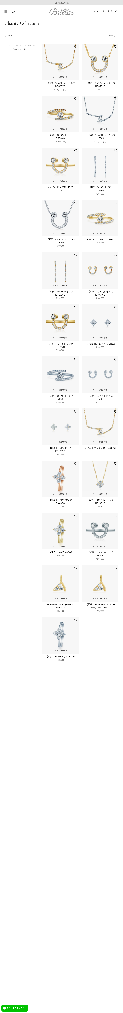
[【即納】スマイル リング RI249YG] (60, 322)
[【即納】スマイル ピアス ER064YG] (100, 270)
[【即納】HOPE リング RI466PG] (60, 479)
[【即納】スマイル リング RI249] (100, 531)
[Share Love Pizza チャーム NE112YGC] (60, 583)
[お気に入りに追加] (75, 46)
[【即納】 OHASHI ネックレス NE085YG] (60, 62)
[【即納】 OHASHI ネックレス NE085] (100, 114)
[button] (13, 11)
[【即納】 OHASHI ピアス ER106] (100, 166)
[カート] (116, 11)
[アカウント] (103, 11)
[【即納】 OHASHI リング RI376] (60, 374)
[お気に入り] (110, 11)
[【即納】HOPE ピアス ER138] (100, 322)
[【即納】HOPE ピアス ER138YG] (60, 426)
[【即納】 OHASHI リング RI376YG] (60, 114)
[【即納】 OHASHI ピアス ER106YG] (60, 270)
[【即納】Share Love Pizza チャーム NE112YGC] (100, 583)
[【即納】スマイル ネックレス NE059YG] (100, 62)
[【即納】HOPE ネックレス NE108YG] (100, 479)
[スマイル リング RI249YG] (60, 166)
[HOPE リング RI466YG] (60, 531)
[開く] (6, 11)
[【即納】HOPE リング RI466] (60, 635)
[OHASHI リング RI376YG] (100, 218)
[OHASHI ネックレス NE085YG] (100, 426)
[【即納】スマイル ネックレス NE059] (60, 218)
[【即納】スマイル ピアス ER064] (100, 374)
